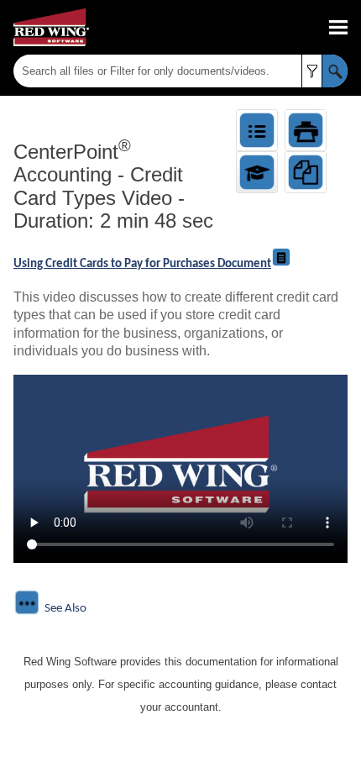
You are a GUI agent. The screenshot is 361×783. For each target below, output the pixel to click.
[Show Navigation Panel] (338, 28)
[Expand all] (257, 130)
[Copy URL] (306, 172)
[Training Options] (257, 172)
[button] (311, 71)
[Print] (306, 130)
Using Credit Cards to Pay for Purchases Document (142, 264)
